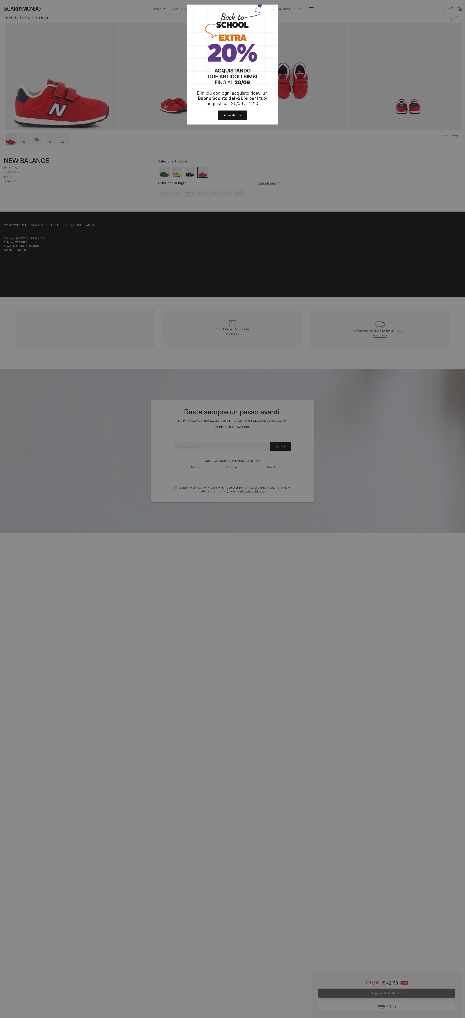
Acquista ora (232, 115)
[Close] (273, 9)
